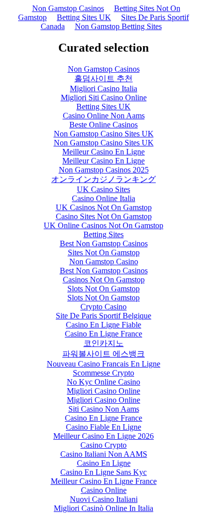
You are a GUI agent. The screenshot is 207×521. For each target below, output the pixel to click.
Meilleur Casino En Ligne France (104, 481)
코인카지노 (103, 343)
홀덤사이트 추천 (103, 78)
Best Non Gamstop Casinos (104, 243)
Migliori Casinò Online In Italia (103, 508)
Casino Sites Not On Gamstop (104, 216)
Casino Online (104, 490)
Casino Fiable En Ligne (103, 427)
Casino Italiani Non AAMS (103, 454)
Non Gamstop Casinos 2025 (104, 169)
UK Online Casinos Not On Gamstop (103, 225)
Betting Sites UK (84, 17)
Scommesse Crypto (103, 373)
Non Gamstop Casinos (68, 8)
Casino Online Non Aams (104, 115)
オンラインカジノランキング (103, 179)
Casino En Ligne (104, 463)
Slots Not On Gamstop (103, 288)
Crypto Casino (103, 306)
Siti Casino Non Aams (103, 409)
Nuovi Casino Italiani (104, 499)
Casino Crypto (103, 445)
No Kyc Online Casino (103, 382)
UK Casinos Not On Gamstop (104, 207)
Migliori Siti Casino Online (104, 97)
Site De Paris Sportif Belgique (103, 315)
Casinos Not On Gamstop (104, 279)
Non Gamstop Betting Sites (118, 26)
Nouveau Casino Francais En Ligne (103, 364)
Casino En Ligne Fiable (103, 324)
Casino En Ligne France (103, 333)
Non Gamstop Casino (103, 261)
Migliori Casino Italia (103, 88)
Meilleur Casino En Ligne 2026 (103, 436)
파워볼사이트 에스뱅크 (103, 354)
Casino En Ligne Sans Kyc (103, 472)
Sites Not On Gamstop (104, 252)
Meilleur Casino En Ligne (103, 151)
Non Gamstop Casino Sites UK (104, 133)
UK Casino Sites (103, 189)
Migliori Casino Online (103, 391)
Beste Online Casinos (103, 124)
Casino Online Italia (103, 198)
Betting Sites (103, 234)
